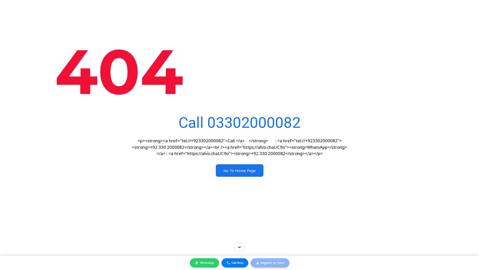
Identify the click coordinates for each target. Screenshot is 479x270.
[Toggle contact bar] (239, 247)
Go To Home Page (240, 170)
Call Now (237, 262)
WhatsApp (207, 262)
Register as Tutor (272, 262)
